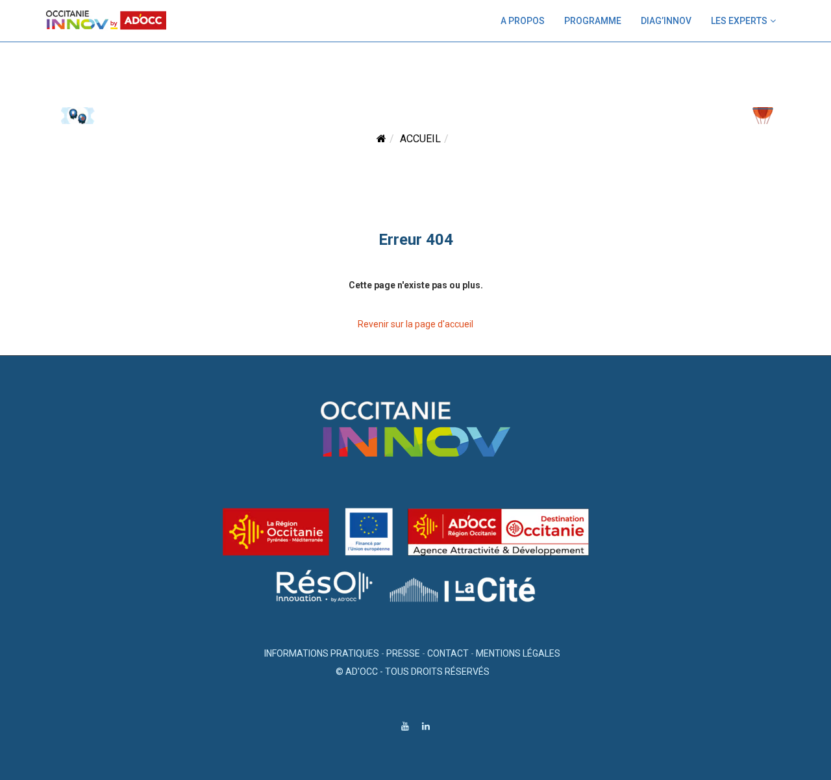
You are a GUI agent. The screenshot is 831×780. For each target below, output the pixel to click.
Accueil (420, 138)
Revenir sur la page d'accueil (415, 324)
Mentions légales (518, 653)
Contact (448, 653)
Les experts (739, 21)
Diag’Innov (666, 21)
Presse (403, 653)
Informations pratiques (321, 653)
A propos (523, 21)
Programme (592, 21)
